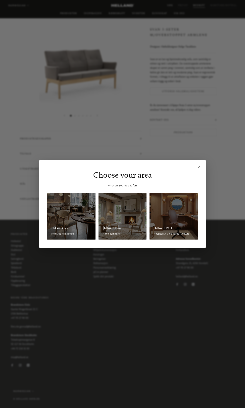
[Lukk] (199, 166)
